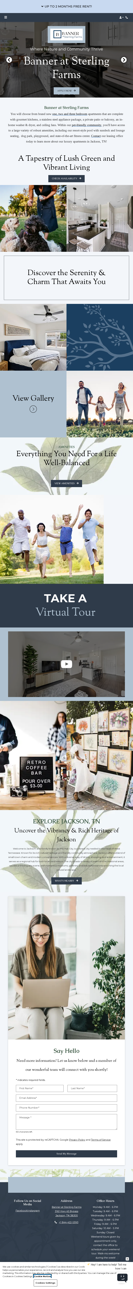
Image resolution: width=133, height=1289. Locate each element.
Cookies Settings (45, 1283)
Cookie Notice (42, 1276)
